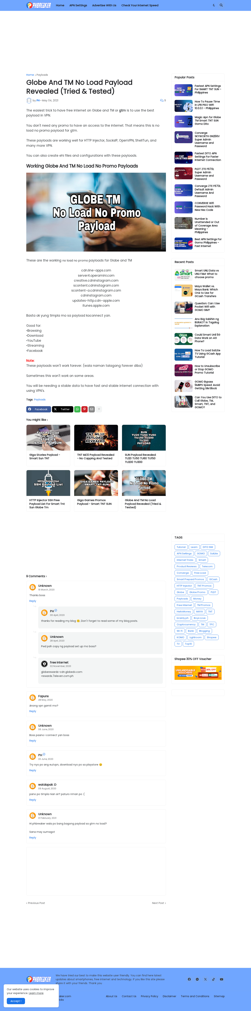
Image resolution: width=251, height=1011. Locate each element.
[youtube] (221, 979)
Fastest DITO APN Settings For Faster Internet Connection (208, 157)
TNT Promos (204, 586)
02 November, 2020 (60, 666)
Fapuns (43, 696)
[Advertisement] (125, 42)
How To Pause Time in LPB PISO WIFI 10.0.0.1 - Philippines (207, 105)
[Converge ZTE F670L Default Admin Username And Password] (184, 190)
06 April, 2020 (57, 615)
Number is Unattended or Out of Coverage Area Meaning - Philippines (207, 225)
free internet (59, 662)
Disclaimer (169, 996)
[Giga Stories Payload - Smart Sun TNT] (48, 438)
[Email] (92, 409)
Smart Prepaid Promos (190, 579)
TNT (210, 611)
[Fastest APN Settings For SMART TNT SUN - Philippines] (184, 90)
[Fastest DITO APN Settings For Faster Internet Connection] (184, 158)
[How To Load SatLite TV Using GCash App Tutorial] (184, 355)
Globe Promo (197, 592)
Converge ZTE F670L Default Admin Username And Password (208, 191)
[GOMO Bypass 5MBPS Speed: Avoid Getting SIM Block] (184, 386)
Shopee (211, 637)
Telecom (207, 566)
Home (30, 75)
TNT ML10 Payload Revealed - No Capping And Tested (95, 456)
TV (178, 644)
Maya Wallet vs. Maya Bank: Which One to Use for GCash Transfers (206, 291)
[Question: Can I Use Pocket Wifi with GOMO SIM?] (184, 308)
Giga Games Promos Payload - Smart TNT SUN (94, 502)
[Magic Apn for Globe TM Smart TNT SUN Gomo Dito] (184, 122)
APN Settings (184, 553)
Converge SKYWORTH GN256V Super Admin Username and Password (207, 139)
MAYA (199, 611)
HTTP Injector (184, 586)
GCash (213, 579)
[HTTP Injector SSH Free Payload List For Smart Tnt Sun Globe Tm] (48, 483)
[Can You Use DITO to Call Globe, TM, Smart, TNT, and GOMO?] (184, 402)
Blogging (204, 631)
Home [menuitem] (60, 5)
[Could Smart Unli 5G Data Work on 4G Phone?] (184, 339)
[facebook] (189, 979)
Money (197, 598)
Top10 (188, 644)
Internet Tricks (185, 560)
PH (52, 611)
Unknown (45, 586)
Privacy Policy (149, 996)
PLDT (213, 592)
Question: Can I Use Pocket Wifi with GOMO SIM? (207, 307)
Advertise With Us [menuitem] (104, 5)
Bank (191, 631)
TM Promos (203, 605)
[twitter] (205, 979)
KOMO (180, 637)
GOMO (201, 553)
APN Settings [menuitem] (78, 5)
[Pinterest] (84, 409)
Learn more (36, 993)
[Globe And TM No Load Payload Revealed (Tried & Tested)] (144, 483)
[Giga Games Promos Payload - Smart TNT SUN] (96, 483)
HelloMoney (184, 611)
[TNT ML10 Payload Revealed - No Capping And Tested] (96, 438)
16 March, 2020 (46, 589)
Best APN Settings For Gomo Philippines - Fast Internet (208, 243)
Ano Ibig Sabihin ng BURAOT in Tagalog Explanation (207, 322)
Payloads (42, 75)
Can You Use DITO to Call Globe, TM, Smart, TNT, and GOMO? (208, 402)
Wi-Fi (180, 631)
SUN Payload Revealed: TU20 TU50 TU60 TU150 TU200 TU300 (140, 458)
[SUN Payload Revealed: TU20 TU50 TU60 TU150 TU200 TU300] (144, 438)
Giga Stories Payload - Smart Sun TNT (44, 456)
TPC (211, 624)
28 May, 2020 (45, 699)
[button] (214, 5)
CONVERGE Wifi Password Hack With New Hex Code (207, 206)
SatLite (214, 553)
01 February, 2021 (47, 818)
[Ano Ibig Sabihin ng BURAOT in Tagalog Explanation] (184, 323)
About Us (111, 996)
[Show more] (99, 409)
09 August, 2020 (47, 788)
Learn (194, 547)
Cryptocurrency (186, 624)
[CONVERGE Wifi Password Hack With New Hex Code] (184, 207)
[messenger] (197, 979)
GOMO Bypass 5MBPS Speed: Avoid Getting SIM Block (207, 385)
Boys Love (200, 618)
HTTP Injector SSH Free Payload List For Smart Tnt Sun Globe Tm (47, 503)
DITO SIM (208, 547)
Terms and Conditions (195, 996)
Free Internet (184, 605)
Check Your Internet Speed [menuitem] (139, 5)
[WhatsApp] (77, 409)
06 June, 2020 (46, 729)
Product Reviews (187, 566)
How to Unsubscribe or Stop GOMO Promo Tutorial (207, 369)
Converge (183, 573)
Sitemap (219, 996)
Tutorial (181, 547)
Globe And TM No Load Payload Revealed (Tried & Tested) (143, 503)
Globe (180, 592)
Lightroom (196, 637)
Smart (202, 560)
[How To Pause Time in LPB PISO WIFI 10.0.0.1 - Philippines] (184, 106)
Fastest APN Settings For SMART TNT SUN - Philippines (208, 89)
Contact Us (129, 996)
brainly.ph (183, 618)
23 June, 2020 (45, 759)
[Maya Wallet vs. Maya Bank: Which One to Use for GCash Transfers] (184, 291)
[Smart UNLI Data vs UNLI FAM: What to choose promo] (184, 275)
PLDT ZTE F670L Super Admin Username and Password (204, 174)
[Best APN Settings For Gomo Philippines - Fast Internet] (184, 244)
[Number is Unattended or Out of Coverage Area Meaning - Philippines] (184, 223)
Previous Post (36, 903)
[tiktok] (213, 979)
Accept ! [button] (15, 1001)
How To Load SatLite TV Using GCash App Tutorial (208, 354)
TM (202, 624)
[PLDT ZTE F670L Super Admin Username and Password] (184, 173)
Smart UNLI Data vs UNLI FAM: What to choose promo (207, 274)
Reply (32, 601)
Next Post (158, 903)
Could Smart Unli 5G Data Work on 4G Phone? (207, 338)
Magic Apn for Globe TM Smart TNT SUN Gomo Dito (208, 121)
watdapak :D (47, 784)
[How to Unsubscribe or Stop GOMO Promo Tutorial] (184, 370)
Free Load (200, 573)
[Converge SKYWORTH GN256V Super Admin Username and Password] (184, 137)
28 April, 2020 (57, 640)
